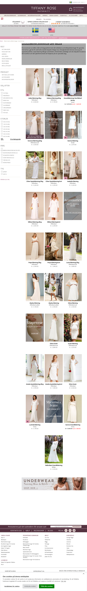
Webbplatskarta (70, 554)
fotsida (5, 93)
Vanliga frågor (70, 537)
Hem (1, 41)
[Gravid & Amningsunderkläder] (54, 491)
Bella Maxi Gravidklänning (53, 465)
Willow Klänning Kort (53, 222)
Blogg (50, 531)
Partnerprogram (49, 554)
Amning (45, 15)
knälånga (6, 95)
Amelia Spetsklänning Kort (53, 384)
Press (46, 546)
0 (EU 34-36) (6, 122)
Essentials (63, 15)
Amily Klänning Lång (34, 98)
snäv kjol (6, 110)
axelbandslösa (8, 98)
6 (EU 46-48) (6, 136)
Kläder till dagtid (5, 548)
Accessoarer (73, 15)
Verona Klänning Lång (35, 141)
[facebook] (66, 530)
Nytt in (3, 537)
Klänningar (22, 15)
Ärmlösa (6, 100)
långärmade (7, 107)
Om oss (47, 537)
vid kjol (5, 112)
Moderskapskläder (34, 15)
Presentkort (69, 552)
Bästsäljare (3, 539)
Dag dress (5, 56)
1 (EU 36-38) (6, 124)
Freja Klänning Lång (35, 262)
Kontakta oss (16, 531)
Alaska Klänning (35, 303)
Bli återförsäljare (49, 552)
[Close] (82, 26)
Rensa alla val (5, 179)
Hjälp (28, 531)
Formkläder (4, 554)
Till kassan (47, 19)
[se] (35, 33)
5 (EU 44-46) (6, 134)
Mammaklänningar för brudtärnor (31, 559)
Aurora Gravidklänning (72, 425)
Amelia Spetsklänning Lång (34, 384)
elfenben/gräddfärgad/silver (10, 150)
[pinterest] (70, 530)
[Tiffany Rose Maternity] (34, 13)
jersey (5, 172)
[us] (51, 33)
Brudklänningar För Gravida (8, 544)
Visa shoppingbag (78, 10)
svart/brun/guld (8, 157)
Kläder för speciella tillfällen (8, 562)
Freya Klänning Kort (54, 262)
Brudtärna (5, 61)
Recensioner (39, 531)
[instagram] (74, 530)
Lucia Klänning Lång (72, 262)
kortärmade (7, 103)
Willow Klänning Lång (34, 222)
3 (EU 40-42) (6, 129)
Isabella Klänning (72, 181)
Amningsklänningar (6, 546)
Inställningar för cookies (12, 586)
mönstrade (6, 162)
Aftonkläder (6, 49)
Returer (68, 544)
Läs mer (63, 581)
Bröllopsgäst (6, 65)
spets (5, 174)
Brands (38, 19)
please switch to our (65, 26)
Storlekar (69, 539)
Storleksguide (15, 139)
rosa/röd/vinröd (8, 155)
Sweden (35, 35)
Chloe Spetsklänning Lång (34, 181)
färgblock (6, 160)
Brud (2, 564)
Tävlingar (47, 544)
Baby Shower (26, 547)
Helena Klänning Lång (54, 98)
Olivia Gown (54, 344)
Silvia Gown (72, 384)
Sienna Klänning (72, 141)
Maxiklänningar (7, 58)
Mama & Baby (54, 15)
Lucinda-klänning (34, 425)
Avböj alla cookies (30, 586)
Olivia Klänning (73, 303)
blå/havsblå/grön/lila (10, 153)
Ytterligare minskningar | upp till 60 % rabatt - (43, 38)
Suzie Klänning (73, 344)
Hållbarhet (47, 539)
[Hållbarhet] (23, 22)
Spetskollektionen (8, 75)
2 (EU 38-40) (6, 126)
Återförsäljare (48, 550)
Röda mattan (6, 51)
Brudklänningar (10, 15)
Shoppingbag (70, 550)
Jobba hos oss (48, 556)
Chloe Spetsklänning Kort (54, 181)
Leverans (69, 542)
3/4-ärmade (6, 105)
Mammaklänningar (6, 542)
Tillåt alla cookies (47, 586)
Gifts (81, 15)
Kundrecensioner (49, 548)
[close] (83, 573)
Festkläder (5, 63)
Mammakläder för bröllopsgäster (31, 554)
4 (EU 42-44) (6, 131)
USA (51, 35)
